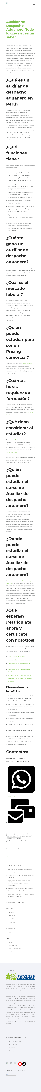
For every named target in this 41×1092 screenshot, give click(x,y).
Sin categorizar (13, 1051)
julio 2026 (11, 912)
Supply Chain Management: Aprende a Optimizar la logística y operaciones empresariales (19, 883)
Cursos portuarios (13, 1044)
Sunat (22, 840)
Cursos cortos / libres (15, 1041)
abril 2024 (11, 919)
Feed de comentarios (14, 948)
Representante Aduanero (13, 838)
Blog (10, 932)
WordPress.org (13, 952)
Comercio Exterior (11, 836)
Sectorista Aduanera (12, 840)
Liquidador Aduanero (25, 836)
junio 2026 (12, 915)
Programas (12, 1047)
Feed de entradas (13, 945)
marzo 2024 (12, 922)
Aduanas (9, 834)
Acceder (11, 942)
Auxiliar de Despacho (20, 834)
